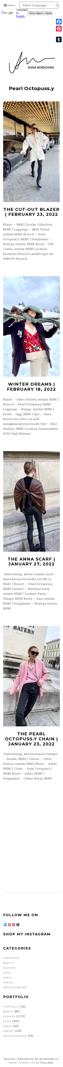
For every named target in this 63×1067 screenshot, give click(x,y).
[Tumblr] (58, 39)
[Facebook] (58, 21)
